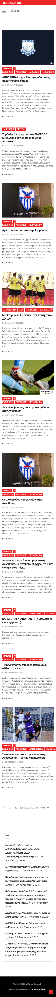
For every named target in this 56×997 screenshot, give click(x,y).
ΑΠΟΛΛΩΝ (34, 72)
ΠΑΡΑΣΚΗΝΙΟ (48, 72)
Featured (7, 68)
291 (36, 807)
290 (31, 807)
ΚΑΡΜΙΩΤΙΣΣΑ (36, 614)
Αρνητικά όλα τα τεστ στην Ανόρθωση (24, 230)
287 (16, 807)
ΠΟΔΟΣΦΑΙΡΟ (35, 225)
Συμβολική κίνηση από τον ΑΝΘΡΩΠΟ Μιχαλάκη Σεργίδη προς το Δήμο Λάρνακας (24, 138)
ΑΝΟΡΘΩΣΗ (21, 72)
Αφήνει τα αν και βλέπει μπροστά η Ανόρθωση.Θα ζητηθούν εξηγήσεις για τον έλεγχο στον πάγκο (27, 564)
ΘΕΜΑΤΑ (21, 129)
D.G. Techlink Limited (38, 989)
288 (21, 807)
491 (43, 807)
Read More (7, 116)
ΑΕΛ (21, 310)
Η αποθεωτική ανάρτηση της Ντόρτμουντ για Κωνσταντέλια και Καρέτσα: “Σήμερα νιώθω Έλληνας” (26, 881)
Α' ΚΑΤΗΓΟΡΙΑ (9, 310)
